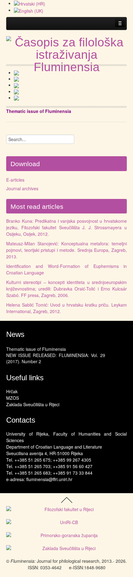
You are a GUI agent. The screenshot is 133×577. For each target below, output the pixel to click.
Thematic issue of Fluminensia (36, 349)
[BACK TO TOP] (66, 499)
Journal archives (22, 188)
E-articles (15, 180)
